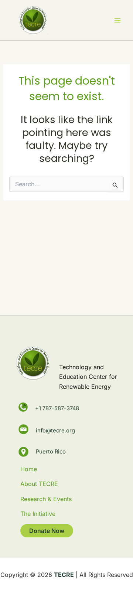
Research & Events (46, 499)
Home (28, 469)
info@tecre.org (55, 429)
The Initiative (37, 513)
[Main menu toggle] (117, 20)
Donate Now (46, 530)
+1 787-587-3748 (57, 408)
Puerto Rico (51, 451)
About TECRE (39, 483)
